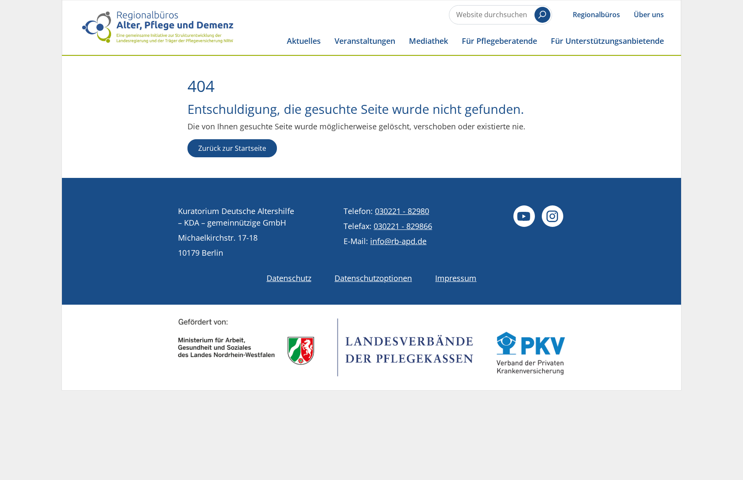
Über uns (649, 14)
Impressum (455, 278)
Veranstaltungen (365, 40)
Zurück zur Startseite (232, 148)
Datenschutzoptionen (373, 278)
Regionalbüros (596, 14)
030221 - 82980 (402, 211)
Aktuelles (304, 40)
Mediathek (428, 40)
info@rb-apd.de (398, 241)
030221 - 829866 (403, 226)
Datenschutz (289, 278)
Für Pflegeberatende (499, 40)
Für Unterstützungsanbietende (607, 40)
